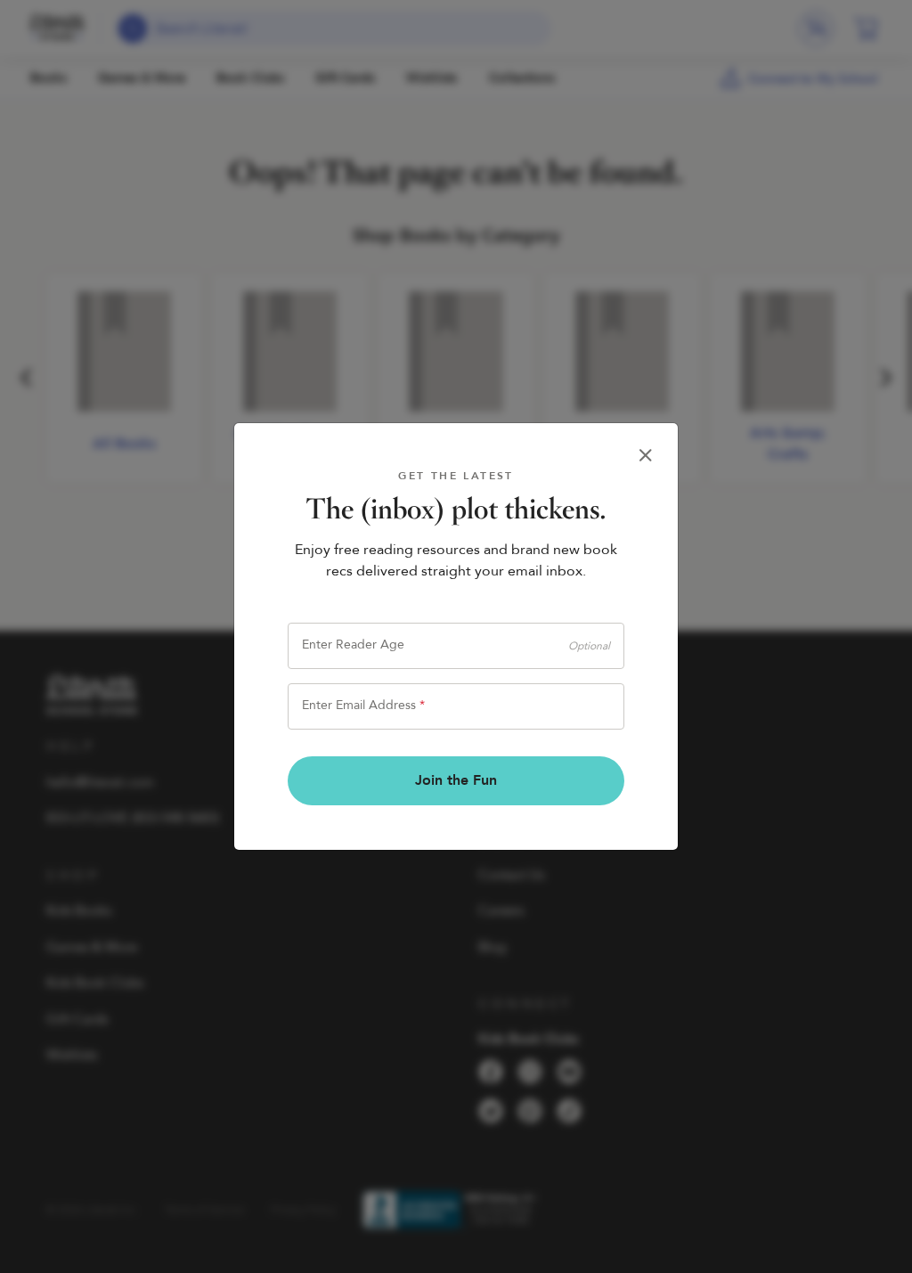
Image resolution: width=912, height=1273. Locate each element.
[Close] (646, 455)
